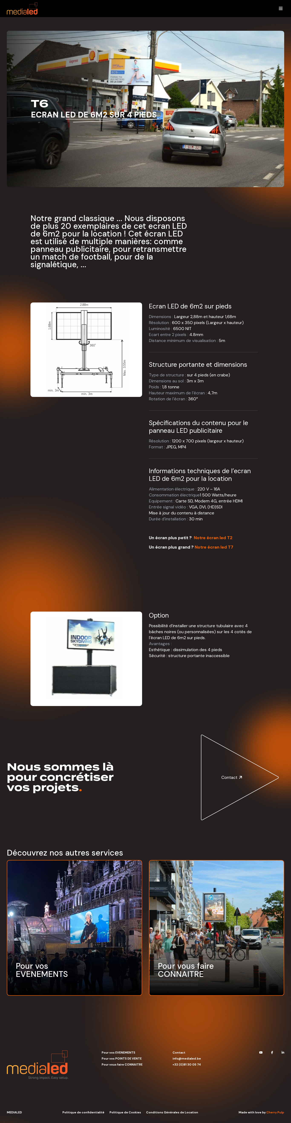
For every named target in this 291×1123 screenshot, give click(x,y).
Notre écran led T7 (214, 547)
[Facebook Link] (272, 1052)
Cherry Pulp (275, 1112)
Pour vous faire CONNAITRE (122, 1064)
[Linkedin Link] (283, 1052)
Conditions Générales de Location (172, 1112)
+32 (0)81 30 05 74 (187, 1064)
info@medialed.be (187, 1058)
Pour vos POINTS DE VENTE (122, 1058)
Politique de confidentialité (83, 1112)
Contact (179, 1052)
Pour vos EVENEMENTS (118, 1052)
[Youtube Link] (261, 1052)
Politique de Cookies (125, 1112)
